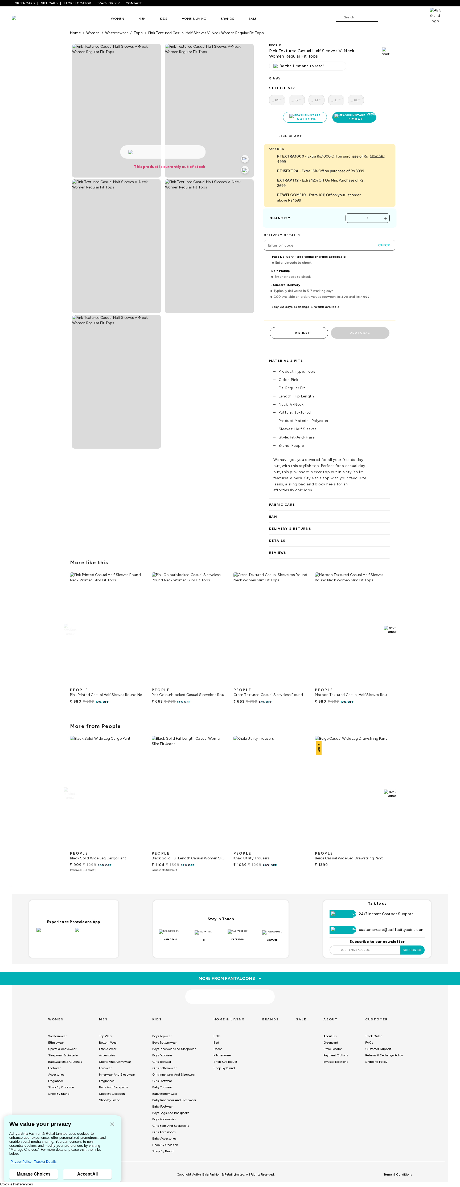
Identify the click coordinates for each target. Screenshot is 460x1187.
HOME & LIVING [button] (194, 19)
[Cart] (414, 17)
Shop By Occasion (61, 1087)
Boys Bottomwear (164, 1042)
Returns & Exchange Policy (384, 1055)
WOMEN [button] (117, 19)
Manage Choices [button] (34, 1174)
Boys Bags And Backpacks (170, 1113)
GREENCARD (25, 3)
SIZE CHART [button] (290, 136)
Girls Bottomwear (164, 1068)
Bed (216, 1042)
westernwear (116, 33)
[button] (112, 1124)
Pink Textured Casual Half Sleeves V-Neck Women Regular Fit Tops (206, 33)
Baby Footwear (162, 1106)
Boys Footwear (162, 1055)
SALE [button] (253, 19)
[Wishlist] (385, 18)
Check (384, 245)
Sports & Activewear (62, 1049)
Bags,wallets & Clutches (65, 1062)
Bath (216, 1036)
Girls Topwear (161, 1062)
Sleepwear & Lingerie (63, 1055)
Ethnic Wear (107, 1049)
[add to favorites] (136, 683)
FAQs (369, 1042)
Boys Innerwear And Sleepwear (174, 1049)
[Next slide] (390, 629)
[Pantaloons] (22, 18)
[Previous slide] (70, 629)
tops (138, 33)
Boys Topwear (161, 1036)
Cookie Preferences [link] (16, 1184)
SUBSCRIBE (412, 950)
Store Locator (332, 1049)
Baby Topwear (162, 1087)
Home (75, 33)
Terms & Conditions (398, 1174)
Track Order (373, 1036)
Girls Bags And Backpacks (170, 1126)
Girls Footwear (162, 1081)
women (93, 33)
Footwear (54, 1068)
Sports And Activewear (115, 1062)
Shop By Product (225, 1062)
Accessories (56, 1074)
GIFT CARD (49, 3)
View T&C (377, 156)
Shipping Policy (376, 1062)
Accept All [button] (87, 1174)
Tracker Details (45, 1162)
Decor (217, 1049)
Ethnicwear (56, 1042)
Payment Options (335, 1055)
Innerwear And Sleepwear (117, 1074)
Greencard (330, 1042)
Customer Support (378, 1049)
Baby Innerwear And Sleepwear (174, 1100)
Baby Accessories (164, 1138)
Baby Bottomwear (164, 1094)
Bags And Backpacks (113, 1087)
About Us (329, 1036)
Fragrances (55, 1081)
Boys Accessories (164, 1119)
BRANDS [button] (228, 19)
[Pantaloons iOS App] (54, 933)
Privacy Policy (21, 1162)
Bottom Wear (108, 1042)
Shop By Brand (58, 1094)
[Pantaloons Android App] (93, 933)
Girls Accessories (163, 1132)
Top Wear (105, 1036)
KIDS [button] (163, 19)
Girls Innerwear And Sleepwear (173, 1074)
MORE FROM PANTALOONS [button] (230, 978)
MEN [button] (142, 19)
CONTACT (134, 3)
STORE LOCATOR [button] (77, 3)
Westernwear (57, 1036)
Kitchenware (222, 1055)
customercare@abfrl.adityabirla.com (392, 929)
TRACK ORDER (108, 3)
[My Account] (399, 17)
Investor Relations (335, 1062)
